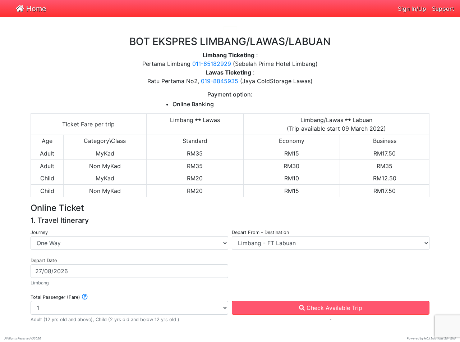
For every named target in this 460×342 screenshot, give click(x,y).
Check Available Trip (333, 307)
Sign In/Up (412, 8)
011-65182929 (211, 63)
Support (443, 8)
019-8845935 (219, 81)
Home (35, 8)
